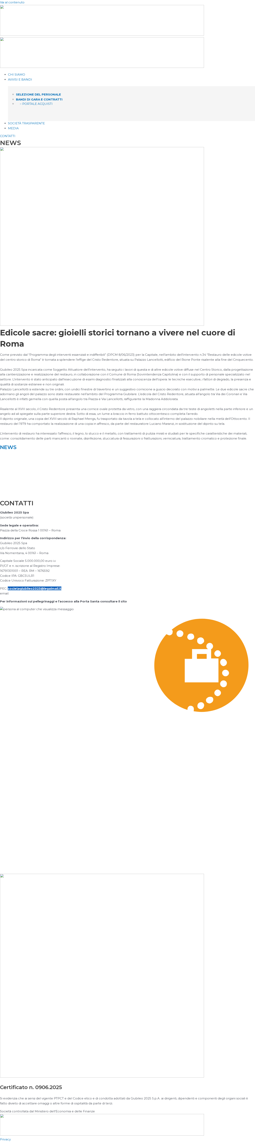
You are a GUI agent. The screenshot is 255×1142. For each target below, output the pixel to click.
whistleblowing (20, 865)
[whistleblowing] (127, 854)
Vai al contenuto (12, 2)
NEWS (8, 447)
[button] (131, 79)
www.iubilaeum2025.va (146, 601)
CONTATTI (7, 136)
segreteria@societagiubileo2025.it (38, 593)
